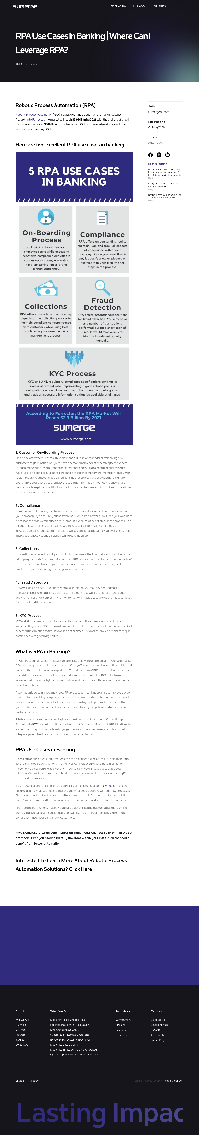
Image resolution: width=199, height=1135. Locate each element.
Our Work (139, 6)
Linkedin (20, 1081)
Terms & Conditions (173, 1081)
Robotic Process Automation (34, 115)
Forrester (38, 119)
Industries (159, 6)
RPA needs (108, 786)
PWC (35, 724)
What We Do (118, 6)
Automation (156, 143)
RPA (18, 661)
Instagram (34, 1081)
